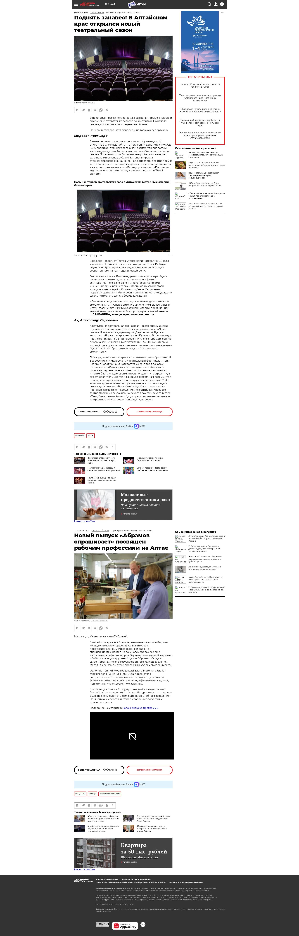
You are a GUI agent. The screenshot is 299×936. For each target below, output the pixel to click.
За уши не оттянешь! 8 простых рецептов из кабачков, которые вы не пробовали (206, 165)
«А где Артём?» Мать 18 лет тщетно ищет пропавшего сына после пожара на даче (205, 579)
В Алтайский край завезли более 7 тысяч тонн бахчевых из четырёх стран (200, 123)
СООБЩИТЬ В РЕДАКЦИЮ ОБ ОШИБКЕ (186, 883)
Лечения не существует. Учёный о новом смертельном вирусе (204, 568)
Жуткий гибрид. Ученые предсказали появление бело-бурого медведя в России (206, 538)
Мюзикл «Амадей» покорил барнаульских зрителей (150, 459)
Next (166, 216)
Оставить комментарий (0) (149, 412)
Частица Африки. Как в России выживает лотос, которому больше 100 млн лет (205, 154)
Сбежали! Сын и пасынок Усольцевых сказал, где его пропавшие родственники (206, 196)
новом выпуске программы (140, 707)
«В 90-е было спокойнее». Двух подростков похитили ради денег (204, 184)
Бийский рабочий (99, 621)
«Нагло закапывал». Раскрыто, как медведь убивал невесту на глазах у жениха (205, 206)
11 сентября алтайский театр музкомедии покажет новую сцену (101, 460)
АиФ (92, 103)
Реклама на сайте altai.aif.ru (136, 879)
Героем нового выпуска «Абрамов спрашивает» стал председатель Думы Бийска (153, 818)
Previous (80, 216)
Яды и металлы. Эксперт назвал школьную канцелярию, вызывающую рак (203, 175)
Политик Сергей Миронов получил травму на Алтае (200, 85)
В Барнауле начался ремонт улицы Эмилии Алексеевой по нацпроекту (200, 110)
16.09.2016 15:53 (81, 13)
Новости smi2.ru (84, 521)
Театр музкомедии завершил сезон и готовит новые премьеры (104, 469)
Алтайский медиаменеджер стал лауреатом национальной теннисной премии (103, 828)
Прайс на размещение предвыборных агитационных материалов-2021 (131, 883)
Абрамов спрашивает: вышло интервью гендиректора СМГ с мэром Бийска (152, 828)
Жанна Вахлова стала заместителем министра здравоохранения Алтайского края (200, 135)
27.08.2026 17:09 (81, 531)
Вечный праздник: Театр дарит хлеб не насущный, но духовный (152, 469)
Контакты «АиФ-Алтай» (107, 879)
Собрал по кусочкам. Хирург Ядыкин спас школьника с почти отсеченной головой (206, 589)
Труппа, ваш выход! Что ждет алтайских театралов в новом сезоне (102, 480)
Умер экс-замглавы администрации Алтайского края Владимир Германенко (200, 98)
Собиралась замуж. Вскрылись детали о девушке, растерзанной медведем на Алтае (204, 548)
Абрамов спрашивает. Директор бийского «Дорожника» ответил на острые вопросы (103, 818)
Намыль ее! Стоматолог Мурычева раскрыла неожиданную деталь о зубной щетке (205, 559)
